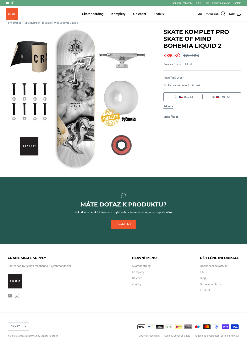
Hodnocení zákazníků (182, 3)
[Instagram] (12, 3)
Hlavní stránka (13, 23)
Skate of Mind (183, 64)
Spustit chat (123, 224)
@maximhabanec (37, 266)
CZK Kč (15, 326)
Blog (207, 3)
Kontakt (237, 3)
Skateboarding (93, 14)
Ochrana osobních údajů (177, 335)
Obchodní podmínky (149, 335)
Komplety (118, 14)
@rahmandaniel (61, 266)
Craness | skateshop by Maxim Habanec (37, 336)
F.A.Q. (199, 3)
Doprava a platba (221, 3)
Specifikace (170, 117)
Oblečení (139, 14)
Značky (159, 14)
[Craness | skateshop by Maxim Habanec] (12, 14)
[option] (76, 98)
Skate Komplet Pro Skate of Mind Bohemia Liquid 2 (51, 23)
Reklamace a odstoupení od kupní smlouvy (217, 335)
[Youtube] (7, 3)
